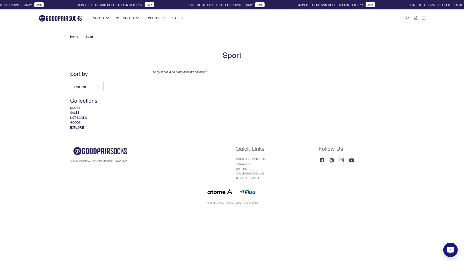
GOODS (75, 122)
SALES (177, 18)
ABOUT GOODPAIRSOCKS (251, 159)
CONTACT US (243, 164)
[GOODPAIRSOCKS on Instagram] (341, 162)
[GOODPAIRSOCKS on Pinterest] (331, 162)
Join (35, 5)
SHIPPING (241, 168)
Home (74, 36)
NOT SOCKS (125, 18)
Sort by (79, 74)
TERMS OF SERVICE (248, 178)
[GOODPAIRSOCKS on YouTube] (351, 162)
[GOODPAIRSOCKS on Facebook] (322, 162)
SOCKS (98, 18)
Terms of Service (214, 203)
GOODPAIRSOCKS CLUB (250, 173)
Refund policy (251, 203)
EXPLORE (153, 18)
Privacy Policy (233, 203)
